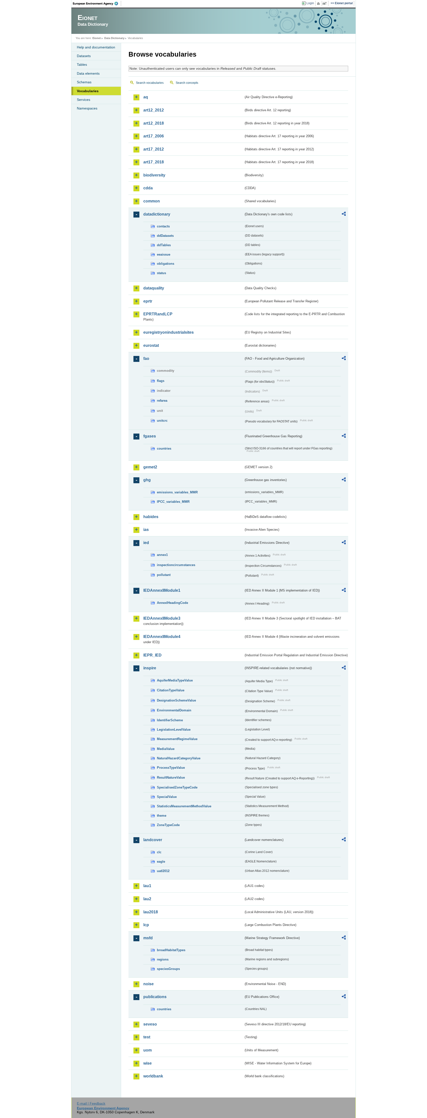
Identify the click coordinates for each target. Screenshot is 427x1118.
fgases (149, 436)
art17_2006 (153, 136)
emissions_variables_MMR (177, 492)
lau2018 (150, 912)
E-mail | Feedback (91, 1103)
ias (146, 529)
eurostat (151, 345)
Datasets (84, 56)
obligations (165, 263)
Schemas (84, 82)
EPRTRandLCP (157, 314)
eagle (161, 861)
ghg (147, 480)
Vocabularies (88, 91)
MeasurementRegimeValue (177, 739)
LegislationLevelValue (174, 729)
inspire (149, 668)
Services (83, 100)
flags (160, 381)
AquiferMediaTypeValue (175, 680)
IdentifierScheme (170, 720)
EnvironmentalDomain (174, 710)
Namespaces (87, 108)
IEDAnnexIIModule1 (161, 590)
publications (155, 997)
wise (147, 1063)
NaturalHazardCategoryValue (178, 758)
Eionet (96, 38)
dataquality (153, 288)
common (151, 201)
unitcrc (162, 420)
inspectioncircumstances (176, 565)
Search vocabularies (150, 82)
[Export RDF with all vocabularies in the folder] (344, 215)
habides (150, 517)
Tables (82, 64)
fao (146, 358)
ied (146, 543)
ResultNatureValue (171, 777)
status (161, 273)
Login (310, 3)
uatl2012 (163, 871)
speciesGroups (168, 969)
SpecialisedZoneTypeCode (177, 787)
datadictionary (156, 214)
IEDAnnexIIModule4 (161, 637)
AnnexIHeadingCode (172, 603)
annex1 (162, 555)
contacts (163, 226)
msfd (148, 938)
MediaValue (165, 749)
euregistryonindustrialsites (168, 332)
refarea (162, 400)
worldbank (153, 1076)
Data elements (88, 73)
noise (148, 984)
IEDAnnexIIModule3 (161, 618)
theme (161, 815)
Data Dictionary (114, 38)
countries (164, 448)
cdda (148, 188)
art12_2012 (153, 110)
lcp (146, 925)
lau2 (147, 899)
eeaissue (163, 254)
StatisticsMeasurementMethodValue (184, 806)
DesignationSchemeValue (176, 700)
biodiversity (154, 175)
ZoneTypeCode (168, 825)
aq (145, 97)
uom (147, 1050)
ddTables (164, 245)
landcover (152, 840)
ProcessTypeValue (171, 767)
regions (163, 959)
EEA (97, 3)
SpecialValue (167, 797)
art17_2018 (153, 162)
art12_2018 (153, 123)
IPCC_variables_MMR (173, 502)
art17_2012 (153, 149)
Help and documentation (96, 47)
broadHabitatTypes (171, 950)
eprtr (147, 301)
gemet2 (150, 467)
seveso (150, 1024)
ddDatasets (165, 236)
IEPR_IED (152, 655)
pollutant (164, 575)
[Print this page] (319, 3)
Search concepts (187, 82)
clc (159, 852)
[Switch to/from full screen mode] (325, 3)
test (146, 1037)
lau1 (147, 886)
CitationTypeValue (170, 690)
